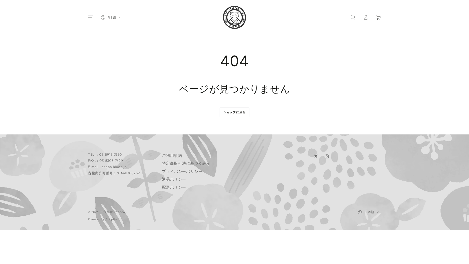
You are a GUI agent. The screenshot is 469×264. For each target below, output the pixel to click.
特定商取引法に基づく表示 (186, 163)
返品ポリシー (174, 179)
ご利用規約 (172, 155)
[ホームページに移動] (234, 17)
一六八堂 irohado (113, 212)
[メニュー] (90, 17)
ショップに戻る (234, 112)
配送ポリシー (174, 187)
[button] (353, 17)
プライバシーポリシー (182, 171)
